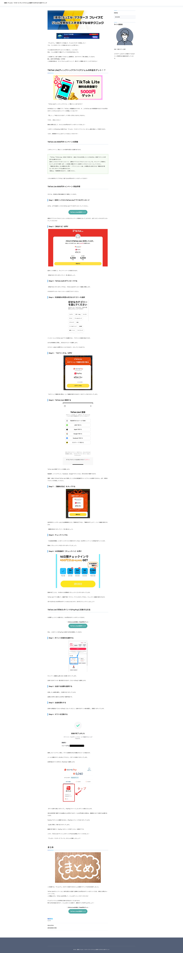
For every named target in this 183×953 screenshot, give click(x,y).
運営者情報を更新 (52, 928)
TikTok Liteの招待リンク (78, 212)
